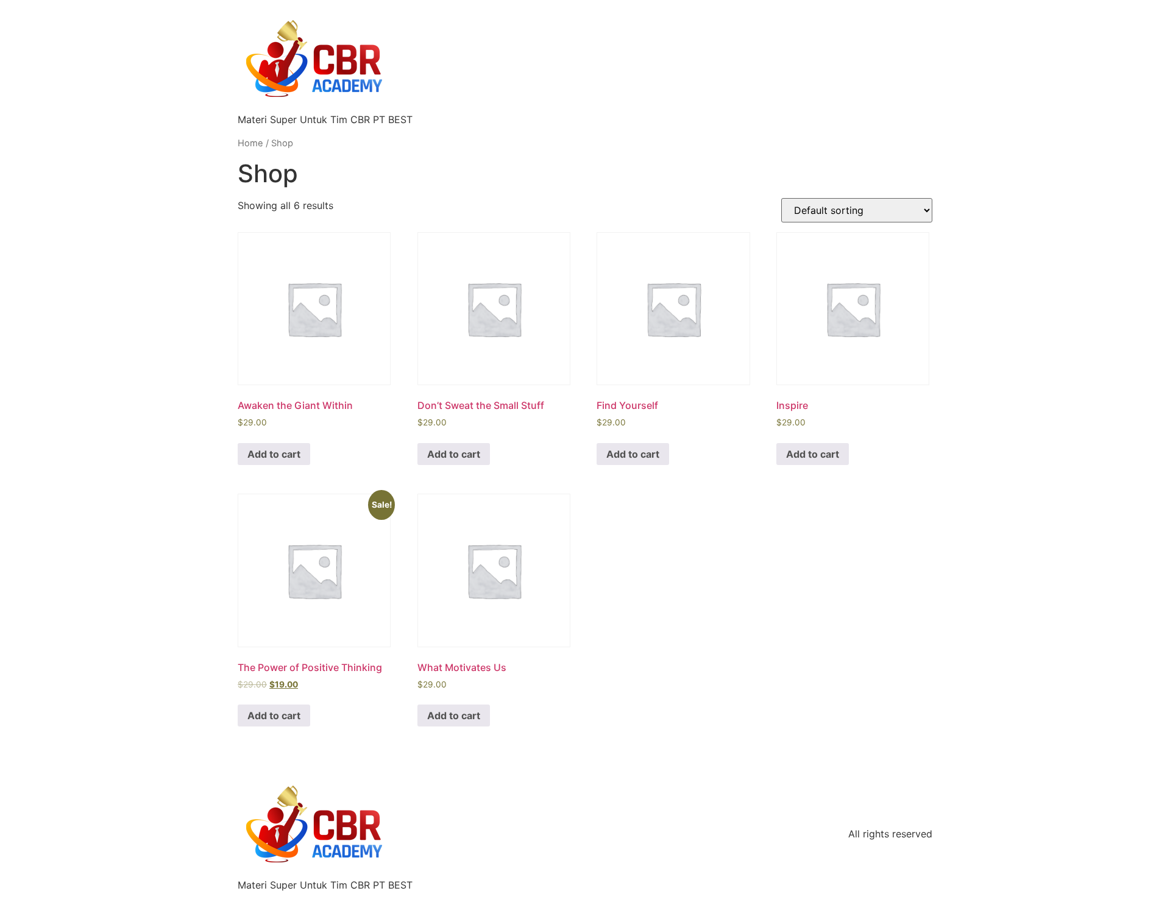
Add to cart (273, 454)
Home (250, 143)
